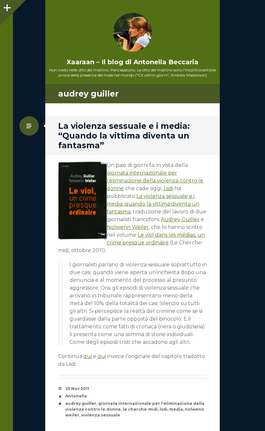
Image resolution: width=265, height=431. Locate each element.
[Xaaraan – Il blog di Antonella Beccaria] (132, 32)
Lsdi (168, 188)
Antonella (76, 396)
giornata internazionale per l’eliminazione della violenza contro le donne (155, 180)
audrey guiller (80, 403)
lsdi (163, 409)
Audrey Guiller (180, 219)
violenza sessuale (100, 415)
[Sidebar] (6, 6)
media (176, 409)
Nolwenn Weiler (128, 227)
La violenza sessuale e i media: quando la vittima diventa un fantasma (153, 204)
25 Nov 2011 (77, 388)
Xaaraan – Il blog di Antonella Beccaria (132, 62)
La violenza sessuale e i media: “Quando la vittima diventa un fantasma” (124, 135)
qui (87, 356)
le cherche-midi (140, 409)
